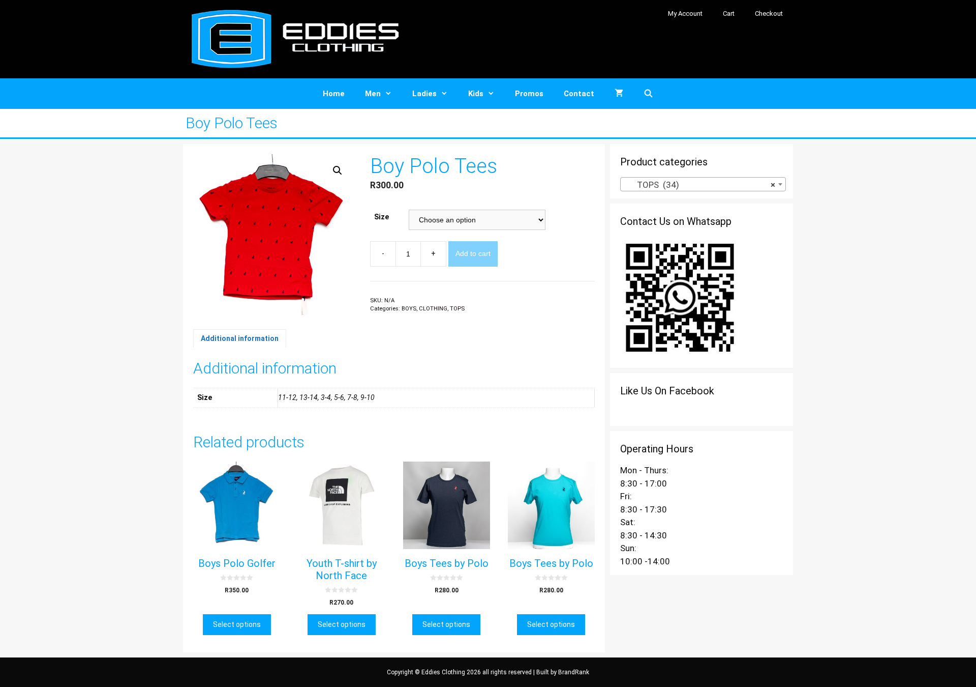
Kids (475, 93)
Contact (579, 93)
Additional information (240, 338)
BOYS (409, 308)
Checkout (769, 13)
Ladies (424, 93)
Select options (237, 624)
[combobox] (703, 184)
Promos (529, 93)
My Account (685, 13)
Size (381, 217)
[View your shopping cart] (618, 93)
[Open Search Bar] (648, 93)
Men (373, 93)
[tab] (239, 338)
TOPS (457, 308)
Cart (729, 13)
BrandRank (573, 672)
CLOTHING (433, 308)
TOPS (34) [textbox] (700, 185)
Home (334, 93)
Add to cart (473, 253)
